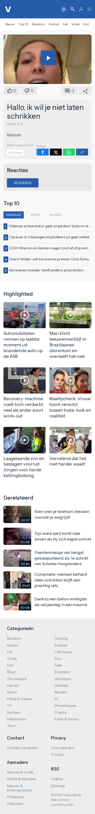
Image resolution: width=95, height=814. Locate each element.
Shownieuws (65, 705)
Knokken (62, 672)
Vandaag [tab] (13, 215)
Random (38, 24)
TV (9, 705)
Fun (57, 658)
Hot (86, 24)
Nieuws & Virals (20, 772)
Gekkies (61, 685)
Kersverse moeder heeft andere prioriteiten (46, 270)
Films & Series (66, 719)
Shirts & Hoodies (21, 779)
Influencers (16, 719)
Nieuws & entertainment (19, 787)
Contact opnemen (22, 747)
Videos (57, 779)
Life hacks (63, 652)
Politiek (61, 645)
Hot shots (62, 678)
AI (56, 698)
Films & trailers (20, 698)
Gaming (61, 638)
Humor (54, 24)
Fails (58, 665)
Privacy (57, 754)
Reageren (22, 183)
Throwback (17, 678)
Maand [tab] (56, 215)
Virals (75, 24)
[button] (89, 9)
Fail (65, 24)
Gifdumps (15, 803)
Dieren (13, 685)
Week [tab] (35, 215)
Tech (11, 725)
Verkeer (14, 712)
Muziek (60, 692)
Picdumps (15, 796)
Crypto (60, 712)
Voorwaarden (62, 747)
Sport (12, 692)
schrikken (15, 153)
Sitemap (58, 785)
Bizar (11, 672)
